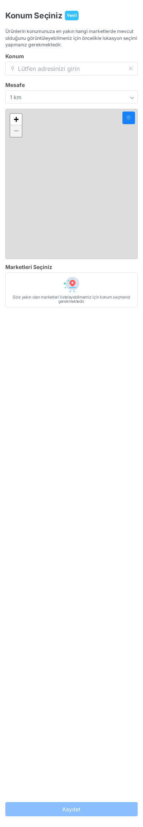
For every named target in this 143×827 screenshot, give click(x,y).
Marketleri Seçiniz (28, 267)
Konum (14, 56)
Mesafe (15, 85)
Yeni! (72, 15)
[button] (16, 119)
